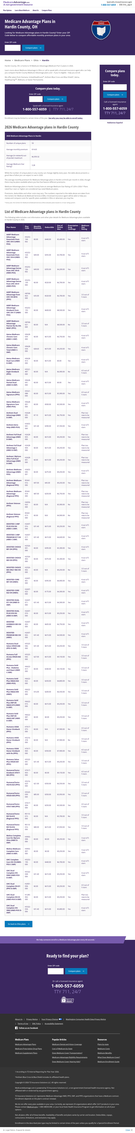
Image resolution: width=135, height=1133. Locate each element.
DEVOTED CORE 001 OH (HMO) (12, 580)
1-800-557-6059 (108, 4)
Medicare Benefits (105, 1053)
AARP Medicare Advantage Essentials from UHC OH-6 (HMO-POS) (13, 255)
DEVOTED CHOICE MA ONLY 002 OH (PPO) (13, 569)
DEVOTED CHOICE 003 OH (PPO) (13, 559)
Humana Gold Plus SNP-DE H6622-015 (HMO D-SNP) (13, 704)
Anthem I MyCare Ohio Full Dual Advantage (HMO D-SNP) (13, 460)
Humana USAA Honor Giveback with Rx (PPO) (13, 750)
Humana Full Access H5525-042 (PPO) (13, 656)
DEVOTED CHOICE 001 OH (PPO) (13, 548)
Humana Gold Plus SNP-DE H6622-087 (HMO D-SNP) (13, 717)
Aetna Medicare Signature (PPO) (13, 393)
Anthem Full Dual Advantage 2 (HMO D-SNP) (13, 447)
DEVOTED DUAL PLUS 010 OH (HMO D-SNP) (12, 613)
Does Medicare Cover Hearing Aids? (66, 1062)
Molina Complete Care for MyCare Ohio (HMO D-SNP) (13, 839)
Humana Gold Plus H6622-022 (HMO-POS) (12, 681)
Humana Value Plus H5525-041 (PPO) (12, 761)
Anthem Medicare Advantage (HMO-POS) (13, 471)
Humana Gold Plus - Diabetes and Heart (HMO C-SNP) (13, 669)
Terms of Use (23, 1023)
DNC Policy (36, 1023)
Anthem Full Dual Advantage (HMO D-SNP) (13, 436)
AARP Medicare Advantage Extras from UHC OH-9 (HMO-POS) (13, 282)
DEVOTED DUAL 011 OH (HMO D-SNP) (13, 602)
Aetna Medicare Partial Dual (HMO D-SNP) (13, 382)
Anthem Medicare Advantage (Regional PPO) (13, 482)
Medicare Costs (104, 1049)
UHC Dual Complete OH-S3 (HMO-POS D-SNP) (13, 897)
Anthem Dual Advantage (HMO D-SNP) (13, 415)
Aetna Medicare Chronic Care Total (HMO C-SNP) (13, 348)
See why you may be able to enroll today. (66, 118)
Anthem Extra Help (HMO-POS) (13, 426)
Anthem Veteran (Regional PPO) (13, 515)
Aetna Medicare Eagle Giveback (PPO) (13, 371)
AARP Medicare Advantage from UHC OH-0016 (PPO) (13, 295)
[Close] (130, 1129)
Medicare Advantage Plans (25, 1044)
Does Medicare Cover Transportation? (67, 1053)
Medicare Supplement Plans (26, 1053)
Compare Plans (47, 10)
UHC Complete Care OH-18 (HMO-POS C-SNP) (13, 862)
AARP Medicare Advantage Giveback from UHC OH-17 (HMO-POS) (13, 310)
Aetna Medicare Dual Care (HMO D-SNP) (13, 360)
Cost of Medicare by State (62, 1049)
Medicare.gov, (32, 1107)
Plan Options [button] (7, 10)
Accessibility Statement (54, 1023)
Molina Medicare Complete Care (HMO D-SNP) (13, 851)
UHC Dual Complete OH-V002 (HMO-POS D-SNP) (14, 909)
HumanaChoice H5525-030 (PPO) (13, 794)
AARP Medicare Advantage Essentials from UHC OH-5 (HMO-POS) (13, 239)
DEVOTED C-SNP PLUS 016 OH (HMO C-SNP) (13, 526)
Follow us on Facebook (28, 1028)
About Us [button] (36, 10)
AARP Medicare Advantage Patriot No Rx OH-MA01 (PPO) (13, 324)
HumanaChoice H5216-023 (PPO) (13, 783)
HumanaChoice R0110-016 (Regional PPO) (12, 827)
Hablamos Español (115, 122)
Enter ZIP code (10, 42)
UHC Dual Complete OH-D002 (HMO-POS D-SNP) (13, 874)
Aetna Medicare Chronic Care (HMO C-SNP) (13, 336)
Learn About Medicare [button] (22, 10)
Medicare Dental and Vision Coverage (67, 1044)
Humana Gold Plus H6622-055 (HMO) (12, 691)
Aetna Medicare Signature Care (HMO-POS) (13, 404)
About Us (18, 1019)
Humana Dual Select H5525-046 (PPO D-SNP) (13, 646)
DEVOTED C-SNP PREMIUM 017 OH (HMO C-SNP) (13, 537)
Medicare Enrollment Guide (108, 1062)
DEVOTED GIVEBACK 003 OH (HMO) (13, 624)
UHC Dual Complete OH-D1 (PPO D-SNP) (13, 886)
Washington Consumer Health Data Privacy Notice (86, 1019)
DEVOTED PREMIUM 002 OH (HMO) (13, 635)
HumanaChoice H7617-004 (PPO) (13, 805)
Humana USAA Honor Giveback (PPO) (13, 729)
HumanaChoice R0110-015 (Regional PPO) (12, 816)
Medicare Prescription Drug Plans (28, 1049)
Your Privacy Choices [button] (50, 1019)
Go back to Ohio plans (17, 924)
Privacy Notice (32, 1019)
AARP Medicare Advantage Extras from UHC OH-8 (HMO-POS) (13, 269)
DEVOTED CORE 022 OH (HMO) (12, 591)
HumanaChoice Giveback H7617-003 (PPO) (13, 772)
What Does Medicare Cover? (109, 1057)
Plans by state (103, 1044)
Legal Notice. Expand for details (17, 1130)
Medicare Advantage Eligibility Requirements (69, 1057)
